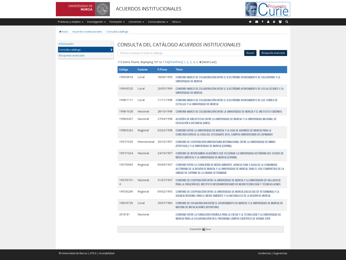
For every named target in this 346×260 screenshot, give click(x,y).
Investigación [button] (95, 21)
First (172, 62)
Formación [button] (116, 21)
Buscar (250, 53)
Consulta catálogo (117, 31)
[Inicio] (250, 21)
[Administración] (274, 21)
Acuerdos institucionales (87, 31)
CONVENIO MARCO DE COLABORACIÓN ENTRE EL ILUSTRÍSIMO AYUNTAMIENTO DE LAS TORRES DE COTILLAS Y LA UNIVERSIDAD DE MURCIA (227, 102)
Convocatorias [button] (157, 21)
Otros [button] (175, 21)
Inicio (64, 31)
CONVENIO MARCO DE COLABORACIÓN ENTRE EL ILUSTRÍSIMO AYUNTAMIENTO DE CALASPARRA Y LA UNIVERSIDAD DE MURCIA (228, 79)
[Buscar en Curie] (287, 21)
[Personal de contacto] (268, 21)
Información (66, 44)
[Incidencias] (262, 21)
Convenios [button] (135, 21)
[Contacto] (256, 21)
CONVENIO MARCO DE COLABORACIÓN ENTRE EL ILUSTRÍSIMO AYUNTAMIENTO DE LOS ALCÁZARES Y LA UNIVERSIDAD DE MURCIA (230, 90)
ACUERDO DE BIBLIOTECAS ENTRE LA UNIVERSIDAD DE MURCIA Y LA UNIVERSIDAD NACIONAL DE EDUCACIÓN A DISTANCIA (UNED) (226, 121)
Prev (179, 62)
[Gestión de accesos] (280, 21)
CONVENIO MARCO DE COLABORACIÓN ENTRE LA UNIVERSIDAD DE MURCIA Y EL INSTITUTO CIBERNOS (229, 111)
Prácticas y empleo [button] (69, 21)
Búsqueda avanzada (71, 55)
